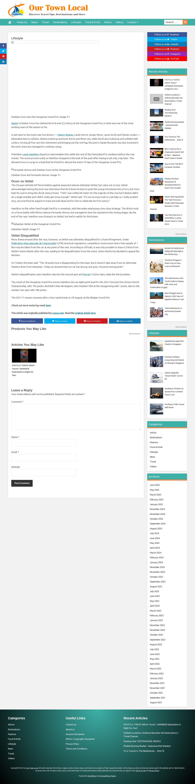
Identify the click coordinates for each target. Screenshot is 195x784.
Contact (131, 22)
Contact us (71, 724)
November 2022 (157, 630)
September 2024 (157, 523)
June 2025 (155, 485)
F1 (63, 123)
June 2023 (155, 596)
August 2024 (156, 528)
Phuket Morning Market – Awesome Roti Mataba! (147, 746)
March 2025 (155, 494)
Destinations (60, 22)
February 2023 (157, 615)
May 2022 (154, 659)
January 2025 (156, 504)
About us (70, 729)
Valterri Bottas (65, 134)
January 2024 (156, 562)
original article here (85, 313)
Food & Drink (92, 22)
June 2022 (155, 654)
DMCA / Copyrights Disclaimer (80, 739)
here (48, 305)
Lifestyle (76, 22)
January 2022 (156, 678)
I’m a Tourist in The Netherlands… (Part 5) (144, 751)
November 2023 (157, 572)
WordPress (92, 776)
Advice (108, 22)
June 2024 (155, 538)
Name (15, 437)
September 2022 (157, 639)
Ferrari (86, 274)
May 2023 (154, 601)
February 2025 (157, 499)
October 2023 (156, 577)
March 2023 (155, 611)
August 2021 (156, 702)
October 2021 (156, 693)
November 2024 (157, 514)
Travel (45, 22)
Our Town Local (58, 7)
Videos (119, 22)
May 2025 (154, 490)
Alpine (14, 123)
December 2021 (157, 683)
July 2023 (154, 591)
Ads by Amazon (134, 334)
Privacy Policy (72, 744)
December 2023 (157, 567)
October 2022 (156, 635)
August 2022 (156, 644)
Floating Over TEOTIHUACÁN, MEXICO (142, 741)
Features (22, 22)
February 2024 (157, 557)
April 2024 (155, 548)
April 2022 (155, 664)
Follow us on (167, 34)
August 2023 (156, 586)
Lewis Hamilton (30, 154)
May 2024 (154, 543)
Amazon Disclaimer (75, 734)
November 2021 (157, 688)
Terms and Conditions (76, 748)
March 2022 (155, 668)
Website (15, 467)
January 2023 (156, 620)
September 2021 (157, 697)
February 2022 (157, 673)
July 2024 (154, 533)
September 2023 (157, 581)
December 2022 (157, 625)
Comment (17, 401)
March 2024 (155, 552)
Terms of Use (141, 771)
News (34, 22)
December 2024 (157, 509)
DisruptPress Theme (108, 776)
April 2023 (155, 606)
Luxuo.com (58, 313)
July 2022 (154, 649)
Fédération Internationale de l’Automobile (33, 243)
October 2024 (156, 519)
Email (15, 452)
